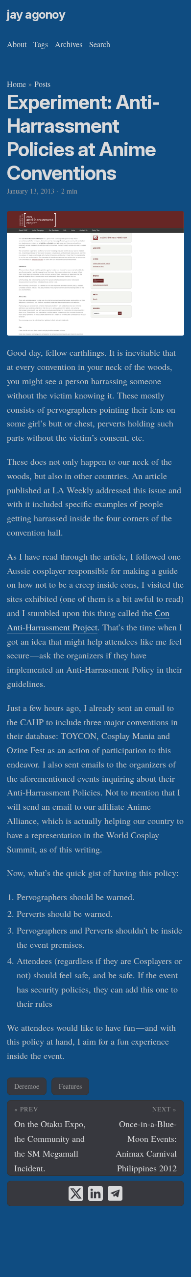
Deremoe (26, 1086)
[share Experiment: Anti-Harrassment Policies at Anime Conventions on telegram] (115, 1193)
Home (16, 84)
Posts (42, 84)
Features (70, 1086)
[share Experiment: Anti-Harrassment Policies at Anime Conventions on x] (76, 1193)
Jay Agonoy (36, 14)
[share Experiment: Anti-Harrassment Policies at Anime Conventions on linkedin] (95, 1193)
